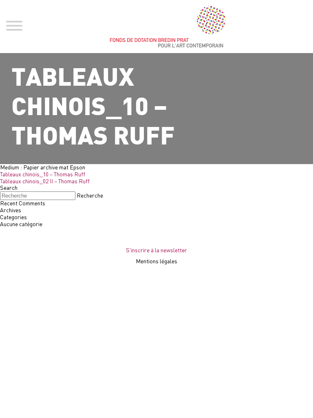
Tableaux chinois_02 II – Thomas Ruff (45, 181)
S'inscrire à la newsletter (156, 250)
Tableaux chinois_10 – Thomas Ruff (42, 174)
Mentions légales (156, 261)
